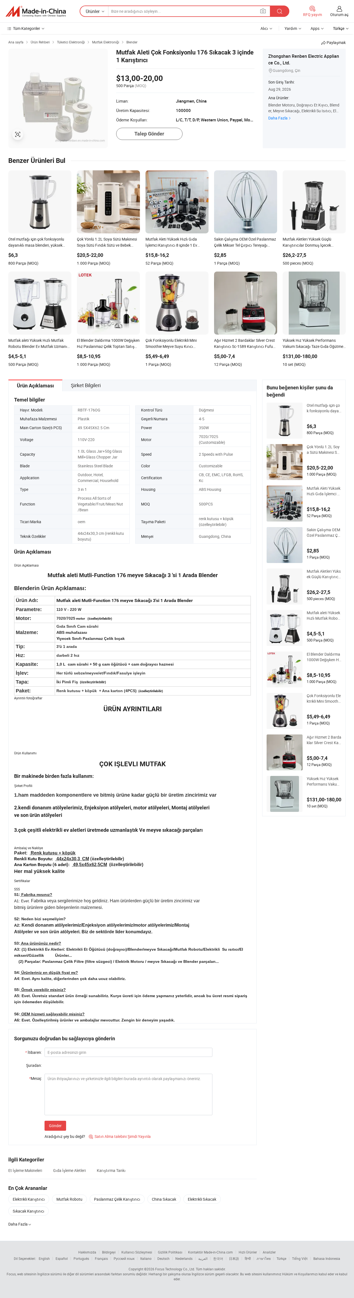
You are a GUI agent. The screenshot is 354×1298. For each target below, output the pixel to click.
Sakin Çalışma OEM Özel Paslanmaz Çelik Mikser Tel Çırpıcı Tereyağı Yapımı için (324, 532)
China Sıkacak (164, 1199)
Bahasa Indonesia (326, 1258)
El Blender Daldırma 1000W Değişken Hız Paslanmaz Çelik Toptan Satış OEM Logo (324, 657)
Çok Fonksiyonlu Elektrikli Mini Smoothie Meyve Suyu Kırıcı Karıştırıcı (324, 698)
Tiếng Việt (300, 1258)
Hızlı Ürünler (248, 1252)
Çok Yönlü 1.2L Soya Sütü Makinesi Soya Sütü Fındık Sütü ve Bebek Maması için (324, 449)
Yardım (291, 28)
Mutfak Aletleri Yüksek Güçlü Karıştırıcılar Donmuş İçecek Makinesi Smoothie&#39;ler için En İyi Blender (324, 574)
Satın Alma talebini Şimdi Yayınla (120, 1136)
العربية (202, 1258)
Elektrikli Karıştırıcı (29, 1199)
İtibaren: (33, 1052)
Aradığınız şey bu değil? (65, 1136)
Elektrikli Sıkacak (202, 1199)
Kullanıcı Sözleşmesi (136, 1252)
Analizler (269, 1252)
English (44, 1258)
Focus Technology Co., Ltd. (175, 1269)
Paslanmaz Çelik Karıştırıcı (117, 1199)
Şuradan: (34, 1065)
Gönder (55, 1125)
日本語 (234, 1258)
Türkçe (281, 1258)
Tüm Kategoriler (26, 28)
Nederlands (183, 1258)
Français (101, 1258)
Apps (315, 28)
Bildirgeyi (109, 1252)
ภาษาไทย (264, 1258)
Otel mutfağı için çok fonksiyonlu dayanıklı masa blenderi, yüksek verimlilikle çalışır (324, 408)
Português (81, 1258)
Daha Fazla (278, 118)
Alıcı (264, 28)
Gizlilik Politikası (170, 1252)
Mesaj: (35, 1078)
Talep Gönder (149, 134)
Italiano (146, 1258)
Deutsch (163, 1258)
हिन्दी (248, 1258)
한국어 (218, 1258)
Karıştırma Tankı (111, 1170)
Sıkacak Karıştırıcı (28, 1211)
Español (62, 1258)
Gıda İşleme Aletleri (69, 1170)
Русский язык (124, 1258)
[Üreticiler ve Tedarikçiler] (36, 11)
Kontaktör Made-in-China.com (210, 1252)
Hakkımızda (87, 1252)
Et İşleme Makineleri (25, 1170)
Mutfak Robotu (69, 1199)
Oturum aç (339, 14)
